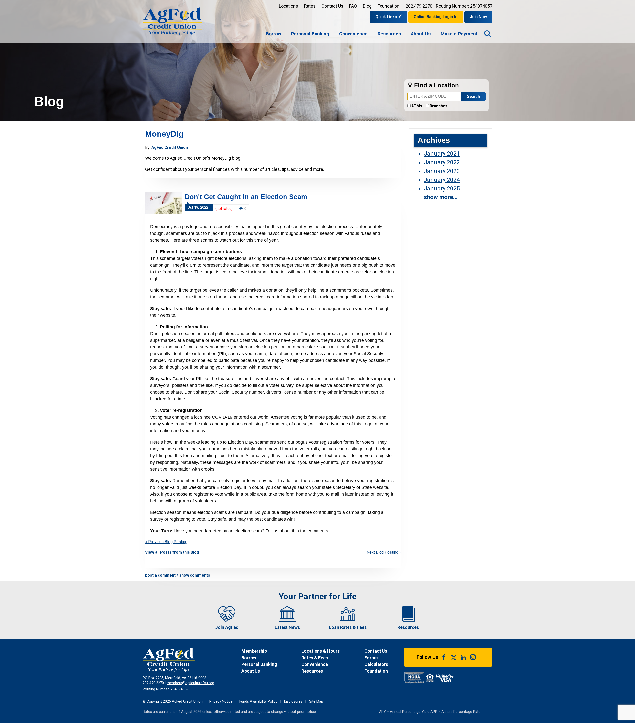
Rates (310, 6)
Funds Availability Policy (258, 701)
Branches (438, 106)
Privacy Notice (221, 701)
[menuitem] (273, 34)
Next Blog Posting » (384, 552)
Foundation (388, 6)
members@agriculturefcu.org (190, 683)
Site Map (316, 701)
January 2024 (442, 179)
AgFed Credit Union (169, 147)
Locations (288, 6)
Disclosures (293, 701)
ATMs (416, 106)
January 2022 (442, 162)
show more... (441, 197)
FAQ (353, 6)
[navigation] (371, 34)
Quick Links (386, 16)
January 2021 (442, 153)
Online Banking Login (434, 16)
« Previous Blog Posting (166, 541)
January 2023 (442, 171)
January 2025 (442, 188)
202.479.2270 (419, 6)
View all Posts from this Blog (172, 552)
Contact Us (332, 6)
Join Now (478, 16)
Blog (367, 6)
